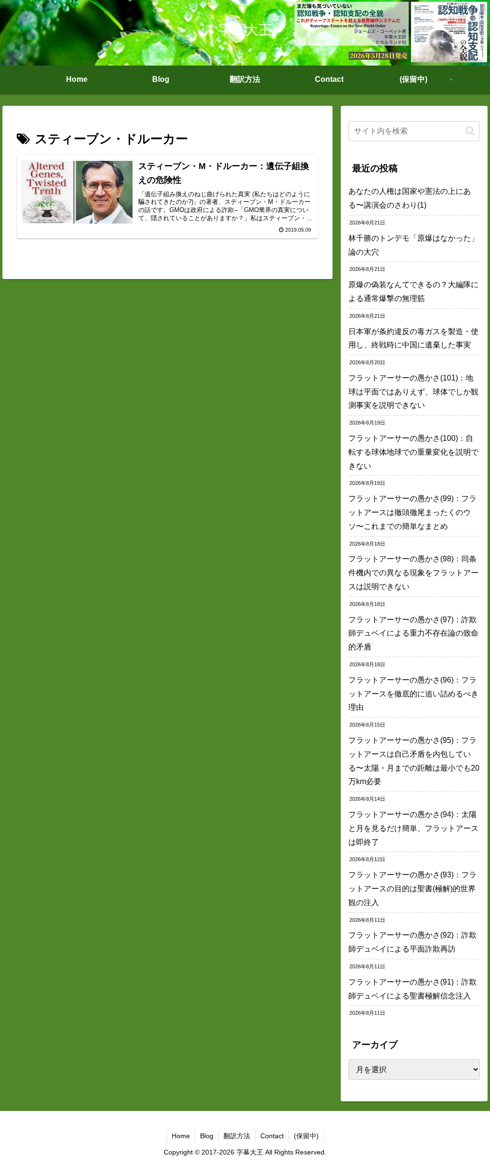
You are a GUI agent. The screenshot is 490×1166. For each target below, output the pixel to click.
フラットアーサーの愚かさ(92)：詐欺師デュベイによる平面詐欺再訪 (412, 942)
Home (181, 1136)
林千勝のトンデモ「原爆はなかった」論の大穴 (413, 245)
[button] (470, 130)
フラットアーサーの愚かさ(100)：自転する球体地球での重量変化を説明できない (413, 452)
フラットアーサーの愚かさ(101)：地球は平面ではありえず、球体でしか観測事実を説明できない (413, 392)
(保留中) (306, 1136)
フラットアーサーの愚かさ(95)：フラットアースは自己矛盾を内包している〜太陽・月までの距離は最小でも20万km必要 (413, 760)
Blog (206, 1136)
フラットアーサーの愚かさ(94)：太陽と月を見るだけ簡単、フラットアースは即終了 (413, 828)
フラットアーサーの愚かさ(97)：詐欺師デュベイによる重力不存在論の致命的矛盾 (413, 633)
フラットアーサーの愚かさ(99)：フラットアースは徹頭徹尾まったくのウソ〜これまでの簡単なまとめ (412, 512)
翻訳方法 (236, 1136)
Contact (272, 1136)
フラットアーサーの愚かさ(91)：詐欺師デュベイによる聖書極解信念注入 (412, 989)
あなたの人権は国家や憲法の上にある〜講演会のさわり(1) (409, 198)
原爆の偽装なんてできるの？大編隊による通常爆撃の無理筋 (413, 291)
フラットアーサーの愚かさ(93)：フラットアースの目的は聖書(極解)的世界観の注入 (412, 889)
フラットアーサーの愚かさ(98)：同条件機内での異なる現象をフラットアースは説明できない (413, 573)
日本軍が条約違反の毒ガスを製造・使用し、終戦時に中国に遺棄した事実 (413, 338)
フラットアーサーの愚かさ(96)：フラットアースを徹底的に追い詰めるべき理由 (413, 694)
